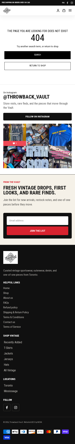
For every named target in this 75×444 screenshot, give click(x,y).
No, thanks (37, 263)
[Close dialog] (70, 194)
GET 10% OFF (37, 255)
